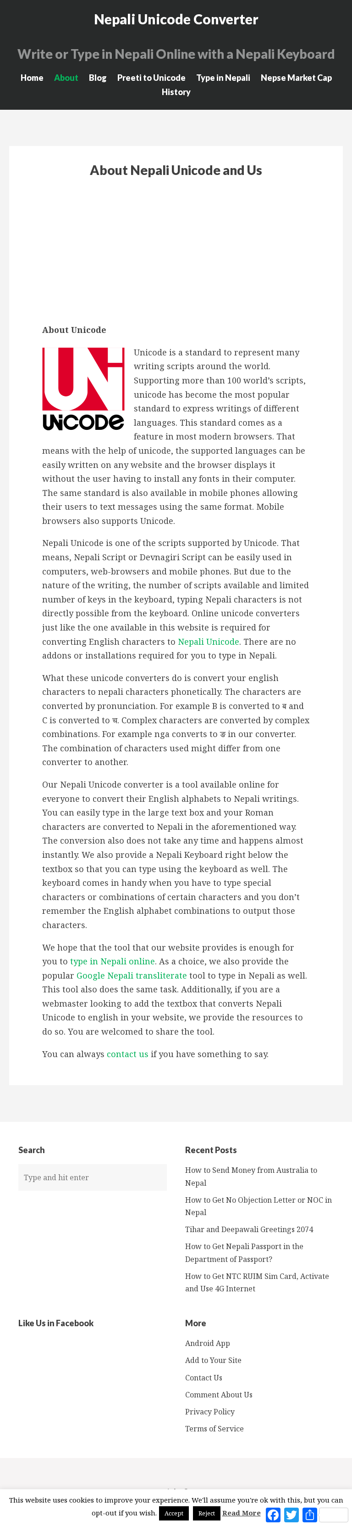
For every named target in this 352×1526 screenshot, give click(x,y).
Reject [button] (206, 1513)
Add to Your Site (213, 1360)
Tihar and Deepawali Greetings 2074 (249, 1229)
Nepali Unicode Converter (176, 19)
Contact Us (203, 1378)
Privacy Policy (210, 1412)
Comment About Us (219, 1395)
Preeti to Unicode (151, 78)
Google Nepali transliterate (132, 975)
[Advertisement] (176, 250)
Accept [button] (174, 1513)
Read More (241, 1513)
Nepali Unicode (208, 641)
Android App (207, 1343)
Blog (98, 78)
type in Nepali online (112, 961)
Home (32, 78)
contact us (127, 1053)
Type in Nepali (223, 78)
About (66, 78)
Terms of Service (214, 1429)
